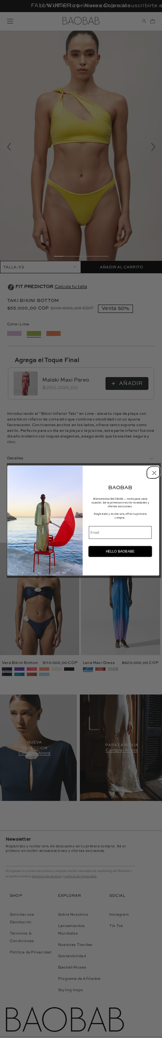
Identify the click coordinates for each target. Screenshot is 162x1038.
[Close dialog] (153, 472)
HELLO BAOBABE (120, 551)
